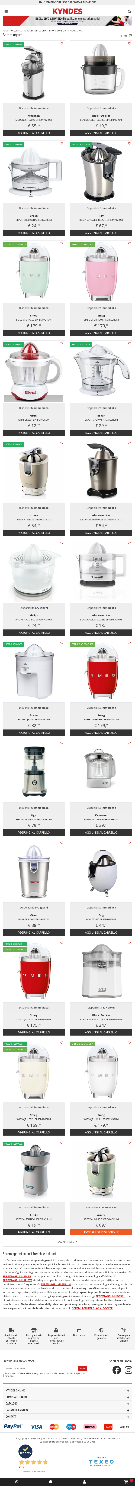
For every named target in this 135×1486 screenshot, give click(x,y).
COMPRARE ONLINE (17, 1397)
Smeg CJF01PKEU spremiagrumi (101, 319)
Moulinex (34, 115)
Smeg (33, 315)
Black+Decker (101, 115)
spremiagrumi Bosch (111, 1296)
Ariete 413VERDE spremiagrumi (101, 1219)
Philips (34, 615)
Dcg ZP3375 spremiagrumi (101, 919)
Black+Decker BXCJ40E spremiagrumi (101, 1019)
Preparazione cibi (57, 30)
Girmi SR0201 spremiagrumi (34, 419)
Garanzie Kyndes (17, 1410)
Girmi (33, 415)
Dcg (101, 915)
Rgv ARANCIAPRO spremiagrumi (34, 819)
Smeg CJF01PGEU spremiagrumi (34, 319)
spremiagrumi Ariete (17, 1280)
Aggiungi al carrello (34, 133)
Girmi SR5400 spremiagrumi (34, 919)
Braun (34, 215)
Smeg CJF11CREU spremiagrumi (33, 1119)
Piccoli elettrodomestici (24, 30)
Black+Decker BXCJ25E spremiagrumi (101, 619)
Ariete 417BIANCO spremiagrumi (34, 1219)
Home (5, 30)
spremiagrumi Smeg (17, 1276)
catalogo (12, 1403)
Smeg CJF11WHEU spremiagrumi (101, 1119)
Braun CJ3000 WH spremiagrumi (34, 219)
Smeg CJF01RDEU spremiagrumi (101, 719)
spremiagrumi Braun (56, 1284)
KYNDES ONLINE (15, 1390)
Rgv (101, 215)
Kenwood (101, 815)
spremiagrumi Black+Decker (92, 1308)
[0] (126, 1482)
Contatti (11, 1416)
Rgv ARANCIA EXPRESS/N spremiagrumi (101, 219)
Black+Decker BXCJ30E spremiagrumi (101, 119)
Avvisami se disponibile (101, 1232)
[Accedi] (84, 1481)
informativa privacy (29, 1373)
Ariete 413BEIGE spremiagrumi (34, 519)
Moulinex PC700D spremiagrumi (33, 119)
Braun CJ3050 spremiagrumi (34, 719)
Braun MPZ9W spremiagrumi (101, 419)
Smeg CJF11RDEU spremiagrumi (33, 1019)
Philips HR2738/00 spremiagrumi (33, 619)
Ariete (34, 515)
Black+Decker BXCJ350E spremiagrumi (101, 519)
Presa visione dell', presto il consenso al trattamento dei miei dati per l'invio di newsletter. (44, 1374)
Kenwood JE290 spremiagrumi (101, 819)
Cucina (42, 30)
